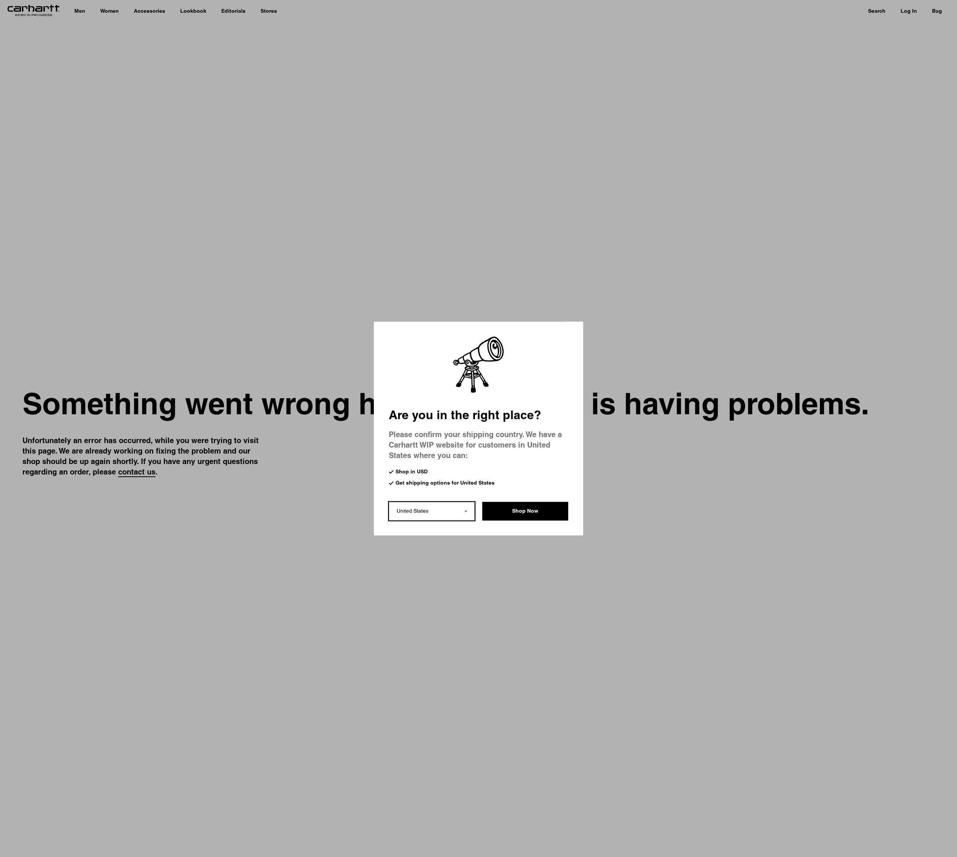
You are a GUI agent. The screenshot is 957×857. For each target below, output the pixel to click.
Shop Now (525, 511)
